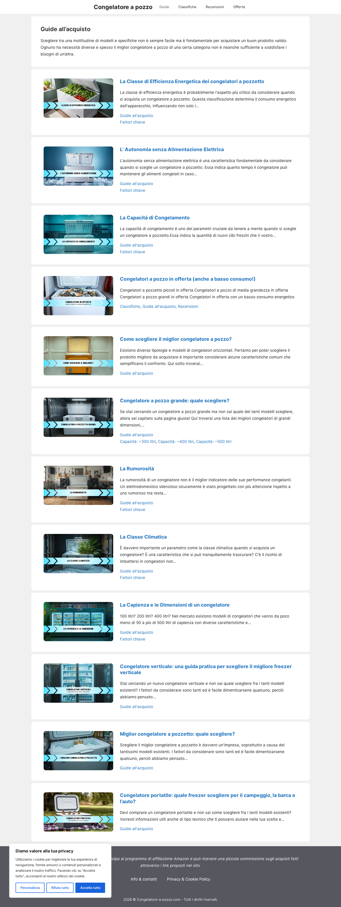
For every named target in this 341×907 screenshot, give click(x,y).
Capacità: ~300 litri (138, 441)
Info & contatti (144, 879)
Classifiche (187, 7)
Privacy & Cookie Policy (188, 879)
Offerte (239, 7)
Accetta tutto (90, 888)
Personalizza (30, 888)
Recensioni (215, 7)
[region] (60, 870)
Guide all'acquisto (136, 115)
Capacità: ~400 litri (176, 441)
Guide (164, 7)
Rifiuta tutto (60, 888)
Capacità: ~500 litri (214, 441)
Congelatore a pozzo (123, 6)
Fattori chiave (132, 122)
